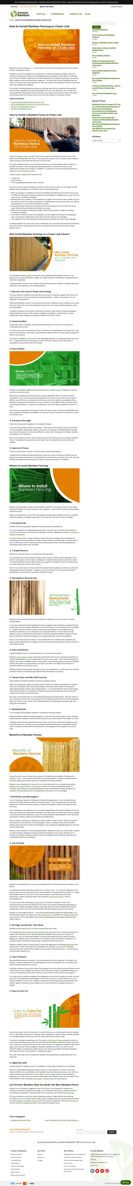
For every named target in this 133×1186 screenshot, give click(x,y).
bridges (68, 945)
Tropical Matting (16, 1160)
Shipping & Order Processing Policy (74, 1154)
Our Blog (39, 1160)
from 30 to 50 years (55, 897)
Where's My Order (47, 7)
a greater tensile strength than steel (38, 932)
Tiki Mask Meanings (100, 30)
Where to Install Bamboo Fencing (23, 107)
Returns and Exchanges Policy (73, 1160)
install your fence (28, 171)
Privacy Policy (68, 1163)
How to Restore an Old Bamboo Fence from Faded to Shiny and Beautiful (104, 113)
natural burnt (62, 1079)
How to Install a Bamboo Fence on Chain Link (27, 102)
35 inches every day (46, 915)
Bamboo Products (16, 1154)
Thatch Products (16, 1157)
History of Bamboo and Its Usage (105, 43)
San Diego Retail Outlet (28, 7)
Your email (79, 1129)
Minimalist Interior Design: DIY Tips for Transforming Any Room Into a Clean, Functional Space (106, 106)
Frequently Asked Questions (72, 1157)
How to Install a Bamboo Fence (104, 93)
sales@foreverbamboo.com (99, 1162)
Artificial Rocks (15, 1169)
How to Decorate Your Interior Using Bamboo (62, 1120)
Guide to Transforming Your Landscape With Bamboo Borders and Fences (105, 63)
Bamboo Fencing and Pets (20, 1120)
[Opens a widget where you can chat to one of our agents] (125, 1182)
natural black (37, 1079)
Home (12, 20)
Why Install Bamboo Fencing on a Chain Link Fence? (30, 104)
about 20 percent (36, 902)
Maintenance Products (18, 1175)
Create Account (116, 7)
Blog (87, 14)
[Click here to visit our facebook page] (92, 1171)
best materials (68, 1093)
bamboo (29, 275)
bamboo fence (22, 156)
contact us (74, 1101)
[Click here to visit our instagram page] (107, 1171)
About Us (40, 1154)
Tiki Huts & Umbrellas (17, 1166)
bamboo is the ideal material (20, 786)
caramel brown (48, 1079)
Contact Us (76, 14)
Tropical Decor (15, 1163)
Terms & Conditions (70, 1166)
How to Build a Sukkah (101, 56)
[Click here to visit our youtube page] (97, 1171)
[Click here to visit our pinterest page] (102, 1171)
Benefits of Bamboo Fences (21, 109)
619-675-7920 (90, 1142)
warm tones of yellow (25, 657)
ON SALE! (14, 7)
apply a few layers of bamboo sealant (56, 1040)
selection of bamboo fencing (26, 1101)
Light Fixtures (15, 1172)
